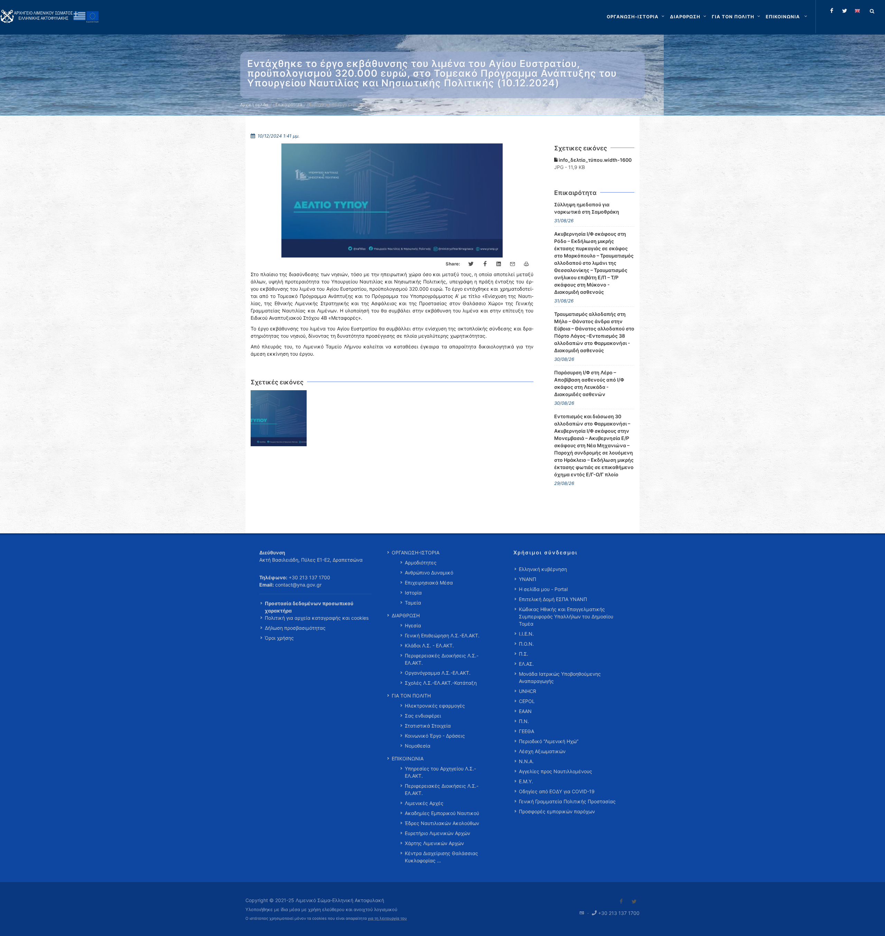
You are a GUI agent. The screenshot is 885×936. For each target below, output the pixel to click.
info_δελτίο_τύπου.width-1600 (595, 160)
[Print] (526, 264)
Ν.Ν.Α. (526, 761)
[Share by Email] (513, 264)
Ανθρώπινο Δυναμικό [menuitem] (429, 572)
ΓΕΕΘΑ (526, 731)
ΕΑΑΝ (525, 711)
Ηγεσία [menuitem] (413, 625)
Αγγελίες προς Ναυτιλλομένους (555, 771)
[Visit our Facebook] (621, 901)
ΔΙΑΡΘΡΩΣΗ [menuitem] (406, 615)
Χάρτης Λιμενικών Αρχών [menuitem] (434, 843)
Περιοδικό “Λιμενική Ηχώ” (548, 741)
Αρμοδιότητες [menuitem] (421, 562)
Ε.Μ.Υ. (526, 781)
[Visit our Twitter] (634, 901)
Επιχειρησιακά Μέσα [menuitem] (429, 583)
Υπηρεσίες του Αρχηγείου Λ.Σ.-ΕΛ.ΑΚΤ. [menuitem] (440, 772)
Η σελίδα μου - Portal (543, 589)
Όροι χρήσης (279, 638)
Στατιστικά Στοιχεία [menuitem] (428, 726)
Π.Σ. (523, 654)
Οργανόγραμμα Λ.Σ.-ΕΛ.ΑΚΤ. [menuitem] (438, 673)
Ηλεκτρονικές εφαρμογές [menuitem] (435, 706)
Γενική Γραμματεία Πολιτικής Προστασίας (567, 801)
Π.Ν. (524, 721)
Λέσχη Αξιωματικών (542, 751)
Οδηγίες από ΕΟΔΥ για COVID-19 (557, 791)
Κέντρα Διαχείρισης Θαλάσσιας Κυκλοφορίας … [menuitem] (441, 856)
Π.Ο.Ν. (526, 644)
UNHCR (527, 691)
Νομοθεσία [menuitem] (417, 746)
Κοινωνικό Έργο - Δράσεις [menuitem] (435, 736)
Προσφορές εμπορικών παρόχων (557, 811)
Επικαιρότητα (289, 104)
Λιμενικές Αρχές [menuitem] (424, 803)
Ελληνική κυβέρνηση (543, 569)
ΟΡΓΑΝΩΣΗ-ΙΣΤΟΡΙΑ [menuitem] (415, 552)
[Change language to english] (857, 10)
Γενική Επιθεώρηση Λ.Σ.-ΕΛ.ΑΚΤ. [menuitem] (442, 635)
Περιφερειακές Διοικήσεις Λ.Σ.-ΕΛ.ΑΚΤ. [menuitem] (441, 659)
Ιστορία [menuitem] (413, 593)
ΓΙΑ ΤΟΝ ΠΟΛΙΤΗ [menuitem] (411, 696)
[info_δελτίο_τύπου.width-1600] (279, 418)
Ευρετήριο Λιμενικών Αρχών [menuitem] (437, 833)
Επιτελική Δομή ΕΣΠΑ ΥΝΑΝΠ (553, 599)
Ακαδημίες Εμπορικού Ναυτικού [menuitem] (442, 813)
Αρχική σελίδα (254, 104)
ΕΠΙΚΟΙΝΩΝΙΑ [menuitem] (407, 758)
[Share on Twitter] (471, 264)
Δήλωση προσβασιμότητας (295, 628)
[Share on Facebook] (485, 264)
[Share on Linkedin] (499, 264)
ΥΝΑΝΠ (527, 579)
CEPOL (527, 701)
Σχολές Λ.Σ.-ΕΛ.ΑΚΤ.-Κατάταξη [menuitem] (441, 683)
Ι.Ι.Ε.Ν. (526, 634)
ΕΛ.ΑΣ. (526, 664)
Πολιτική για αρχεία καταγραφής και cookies (317, 618)
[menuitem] (787, 16)
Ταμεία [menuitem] (413, 603)
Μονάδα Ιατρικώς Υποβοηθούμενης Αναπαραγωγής (560, 677)
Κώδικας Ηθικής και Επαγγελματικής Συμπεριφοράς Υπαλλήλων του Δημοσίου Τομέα (566, 616)
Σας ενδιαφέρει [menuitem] (423, 716)
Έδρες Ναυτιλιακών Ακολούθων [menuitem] (442, 823)
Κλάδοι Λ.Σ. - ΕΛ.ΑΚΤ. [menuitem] (429, 645)
